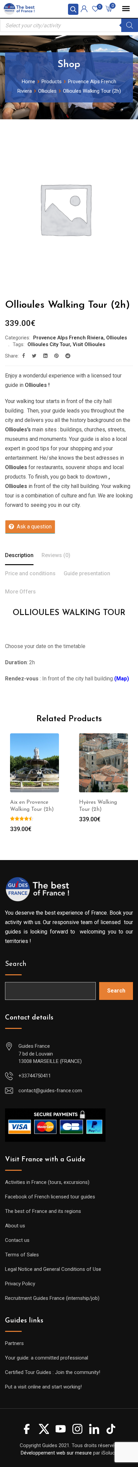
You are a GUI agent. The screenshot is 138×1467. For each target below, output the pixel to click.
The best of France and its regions (43, 1211)
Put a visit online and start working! (43, 1387)
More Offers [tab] (20, 591)
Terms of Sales (22, 1255)
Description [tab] (19, 555)
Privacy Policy (20, 1284)
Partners (14, 1343)
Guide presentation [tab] (87, 573)
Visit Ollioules (89, 344)
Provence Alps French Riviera (68, 338)
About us (15, 1226)
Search (15, 964)
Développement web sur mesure (56, 1453)
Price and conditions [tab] (30, 573)
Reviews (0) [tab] (56, 555)
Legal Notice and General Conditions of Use (53, 1269)
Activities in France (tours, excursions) (47, 1182)
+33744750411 (34, 1076)
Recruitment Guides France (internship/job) (52, 1298)
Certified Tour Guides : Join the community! (52, 1372)
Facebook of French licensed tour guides (50, 1197)
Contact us (17, 1240)
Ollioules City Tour (48, 344)
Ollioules (116, 338)
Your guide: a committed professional (46, 1358)
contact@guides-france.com (50, 1091)
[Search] (129, 25)
